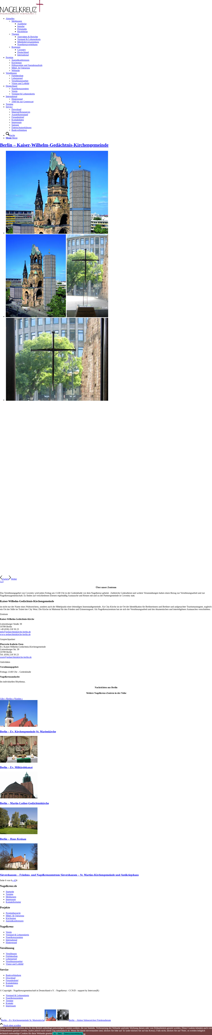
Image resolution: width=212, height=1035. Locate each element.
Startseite (10, 891)
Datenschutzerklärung (73, 1033)
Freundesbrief (12, 980)
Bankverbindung (13, 975)
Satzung (9, 985)
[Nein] (84, 1034)
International (11, 940)
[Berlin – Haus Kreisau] (18, 833)
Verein (9, 932)
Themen (15, 34)
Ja (55, 1033)
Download (10, 978)
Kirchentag (11, 918)
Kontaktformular (13, 902)
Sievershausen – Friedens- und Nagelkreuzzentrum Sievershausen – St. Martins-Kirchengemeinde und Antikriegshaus (69, 874)
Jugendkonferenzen (15, 921)
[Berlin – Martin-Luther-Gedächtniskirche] (18, 797)
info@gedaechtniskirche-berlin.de (15, 632)
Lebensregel (11, 959)
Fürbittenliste (12, 956)
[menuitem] (109, 36)
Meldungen (17, 21)
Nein (60, 1033)
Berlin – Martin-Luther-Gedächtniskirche (24, 803)
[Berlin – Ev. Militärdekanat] (18, 762)
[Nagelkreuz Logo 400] (21, 13)
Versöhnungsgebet (14, 961)
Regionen (16, 47)
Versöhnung (11, 953)
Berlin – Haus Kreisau (13, 838)
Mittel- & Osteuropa (15, 915)
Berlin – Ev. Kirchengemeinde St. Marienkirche (28, 731)
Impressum (11, 899)
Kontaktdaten (12, 983)
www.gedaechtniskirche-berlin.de (15, 634)
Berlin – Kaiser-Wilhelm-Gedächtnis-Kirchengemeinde (54, 145)
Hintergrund (11, 942)
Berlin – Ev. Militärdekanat (16, 767)
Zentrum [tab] (4, 614)
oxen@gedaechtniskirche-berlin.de (16, 657)
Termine (9, 894)
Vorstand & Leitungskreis (17, 934)
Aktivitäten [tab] (5, 662)
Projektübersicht (13, 913)
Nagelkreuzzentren (14, 937)
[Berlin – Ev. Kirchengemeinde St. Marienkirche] (18, 726)
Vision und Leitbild (14, 964)
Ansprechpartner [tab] (7, 639)
